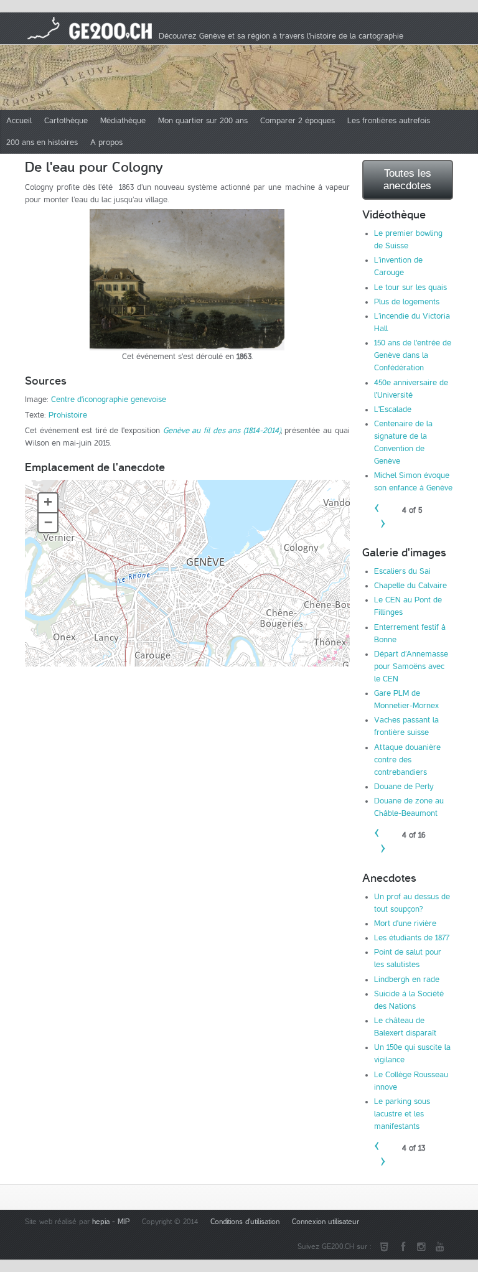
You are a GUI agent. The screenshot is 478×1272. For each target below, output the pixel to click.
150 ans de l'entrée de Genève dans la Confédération (412, 355)
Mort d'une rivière (405, 923)
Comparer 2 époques (297, 120)
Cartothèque (66, 120)
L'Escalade (392, 409)
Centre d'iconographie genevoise (108, 399)
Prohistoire (68, 415)
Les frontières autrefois (388, 120)
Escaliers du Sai (402, 571)
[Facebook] (402, 1247)
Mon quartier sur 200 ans (203, 120)
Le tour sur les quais (410, 287)
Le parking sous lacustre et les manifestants (402, 1114)
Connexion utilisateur (325, 1222)
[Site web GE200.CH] (384, 1247)
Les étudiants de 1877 (411, 937)
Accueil (19, 120)
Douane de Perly (404, 786)
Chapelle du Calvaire (410, 585)
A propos (106, 142)
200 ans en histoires (42, 142)
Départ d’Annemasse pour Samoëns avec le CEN (411, 666)
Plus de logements (406, 301)
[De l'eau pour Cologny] (187, 279)
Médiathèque (123, 120)
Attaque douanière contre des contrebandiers (407, 760)
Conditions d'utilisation (244, 1222)
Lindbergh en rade (406, 979)
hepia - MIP (110, 1222)
